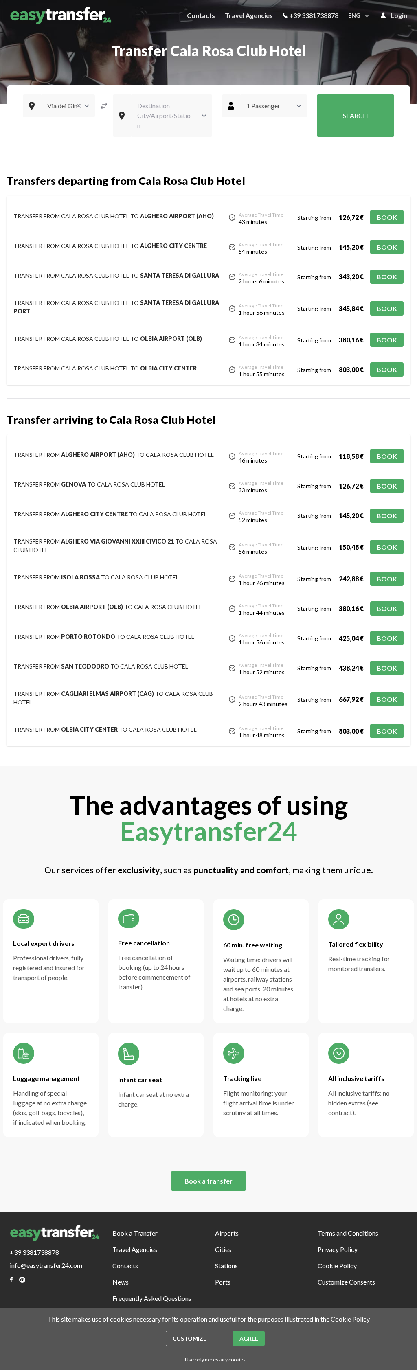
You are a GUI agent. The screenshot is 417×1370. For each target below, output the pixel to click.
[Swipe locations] (103, 105)
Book (387, 217)
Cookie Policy (337, 1265)
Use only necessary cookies (215, 1360)
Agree (248, 1338)
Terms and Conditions (348, 1233)
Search (355, 115)
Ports (222, 1282)
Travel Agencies (249, 15)
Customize (189, 1338)
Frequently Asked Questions (151, 1298)
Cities (223, 1249)
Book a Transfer (135, 1233)
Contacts (201, 15)
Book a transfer (208, 1181)
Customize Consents (346, 1282)
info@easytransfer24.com (46, 1265)
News (120, 1282)
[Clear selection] (78, 106)
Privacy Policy (338, 1249)
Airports (227, 1233)
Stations (226, 1265)
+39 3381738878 (313, 15)
